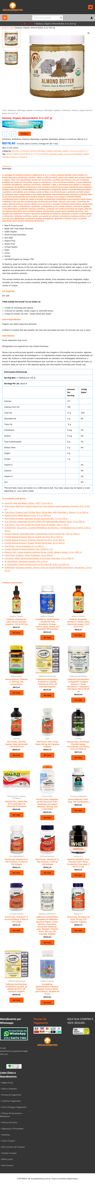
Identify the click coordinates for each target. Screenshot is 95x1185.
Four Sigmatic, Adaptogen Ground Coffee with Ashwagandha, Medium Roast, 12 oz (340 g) (45, 521)
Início (4, 27)
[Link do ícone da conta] (92, 18)
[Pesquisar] (61, 17)
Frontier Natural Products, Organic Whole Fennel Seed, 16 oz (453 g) (35, 543)
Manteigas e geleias (52, 110)
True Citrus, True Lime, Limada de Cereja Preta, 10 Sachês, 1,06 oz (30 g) (37, 524)
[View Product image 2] (11, 57)
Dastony (25, 139)
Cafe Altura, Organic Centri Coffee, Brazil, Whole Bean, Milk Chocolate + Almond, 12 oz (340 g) (47, 512)
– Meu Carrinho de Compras (12, 1147)
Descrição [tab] (6, 168)
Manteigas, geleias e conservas (30, 110)
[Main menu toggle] (4, 17)
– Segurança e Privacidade (11, 1128)
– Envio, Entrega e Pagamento (13, 1107)
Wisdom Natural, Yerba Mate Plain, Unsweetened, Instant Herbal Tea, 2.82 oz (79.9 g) (42, 534)
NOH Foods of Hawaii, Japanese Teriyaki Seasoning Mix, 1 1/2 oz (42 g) (36, 518)
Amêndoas (66, 110)
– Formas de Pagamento (10, 1095)
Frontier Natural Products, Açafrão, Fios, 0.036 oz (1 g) (29, 549)
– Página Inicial (6, 1082)
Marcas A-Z (82, 139)
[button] (89, 33)
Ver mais (16, 633)
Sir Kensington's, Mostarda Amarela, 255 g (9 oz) (26, 561)
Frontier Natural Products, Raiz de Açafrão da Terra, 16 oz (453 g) (34, 537)
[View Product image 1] (11, 38)
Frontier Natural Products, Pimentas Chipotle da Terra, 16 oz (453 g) (35, 540)
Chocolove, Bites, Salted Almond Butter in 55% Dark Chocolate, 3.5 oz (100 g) (39, 558)
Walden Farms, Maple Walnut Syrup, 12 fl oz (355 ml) (28, 515)
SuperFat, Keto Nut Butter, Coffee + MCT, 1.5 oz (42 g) (29, 503)
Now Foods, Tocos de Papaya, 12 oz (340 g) (24, 546)
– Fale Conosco (7, 1165)
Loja (11, 27)
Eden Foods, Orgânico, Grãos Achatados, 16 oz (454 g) (29, 555)
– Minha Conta (6, 1159)
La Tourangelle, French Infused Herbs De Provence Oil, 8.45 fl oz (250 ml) (37, 564)
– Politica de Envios (8, 1122)
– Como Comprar (7, 1141)
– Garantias (5, 1135)
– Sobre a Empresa (8, 1088)
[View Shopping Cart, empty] (90, 7)
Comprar (24, 134)
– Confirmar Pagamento (10, 1101)
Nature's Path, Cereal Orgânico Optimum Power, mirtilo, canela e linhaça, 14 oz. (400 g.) (43, 552)
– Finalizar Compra (8, 1153)
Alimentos (12, 110)
